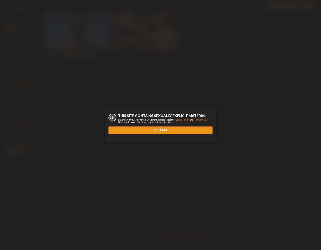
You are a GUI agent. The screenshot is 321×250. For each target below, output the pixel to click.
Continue (160, 130)
